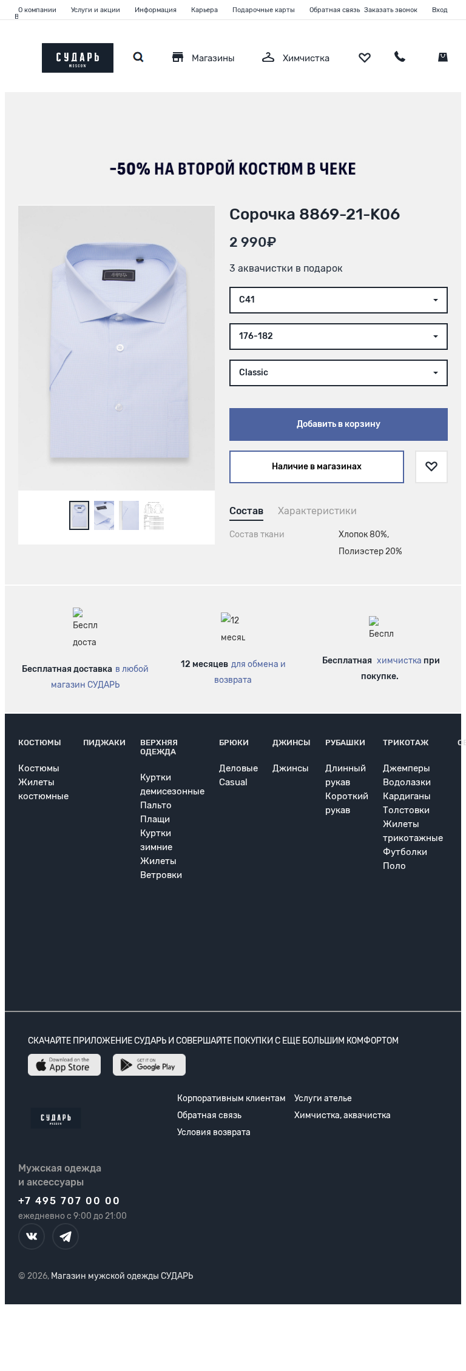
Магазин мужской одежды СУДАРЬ (122, 1276)
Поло (394, 865)
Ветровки (161, 875)
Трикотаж (405, 742)
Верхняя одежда (159, 747)
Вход (440, 10)
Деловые (238, 768)
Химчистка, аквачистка (342, 1115)
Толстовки (406, 810)
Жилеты (158, 861)
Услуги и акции (95, 10)
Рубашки (345, 742)
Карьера (204, 10)
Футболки (405, 851)
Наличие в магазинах (317, 466)
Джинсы (291, 742)
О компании (37, 10)
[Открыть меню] (18, 55)
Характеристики (317, 511)
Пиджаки (104, 742)
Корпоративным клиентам (231, 1098)
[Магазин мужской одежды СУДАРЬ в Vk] (31, 1236)
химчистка (399, 660)
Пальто (156, 805)
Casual (233, 782)
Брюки (234, 742)
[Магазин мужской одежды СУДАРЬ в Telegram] (65, 1236)
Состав (246, 511)
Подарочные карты (263, 10)
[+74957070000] (400, 58)
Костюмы (39, 742)
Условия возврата (214, 1132)
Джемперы (406, 768)
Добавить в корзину (338, 424)
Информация (156, 10)
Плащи (155, 819)
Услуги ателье (323, 1098)
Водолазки (407, 782)
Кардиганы (407, 796)
